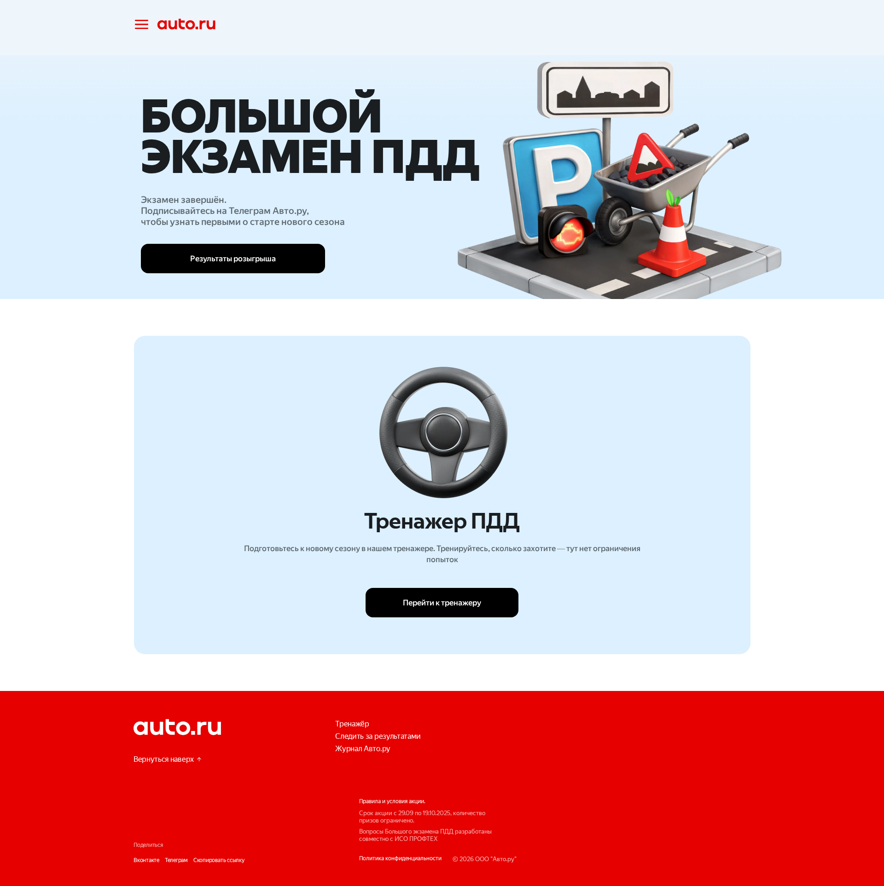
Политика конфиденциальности (400, 858)
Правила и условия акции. (392, 801)
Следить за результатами (378, 736)
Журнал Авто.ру (362, 748)
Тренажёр (352, 723)
